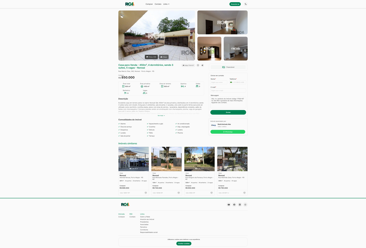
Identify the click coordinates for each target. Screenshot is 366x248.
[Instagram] (245, 204)
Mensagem (215, 95)
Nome (213, 79)
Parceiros (143, 227)
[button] (133, 159)
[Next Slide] (147, 159)
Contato (158, 4)
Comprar (149, 4)
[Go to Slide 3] (133, 168)
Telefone (233, 79)
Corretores (144, 230)
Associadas (144, 224)
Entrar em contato (217, 75)
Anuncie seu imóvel (147, 219)
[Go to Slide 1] (130, 168)
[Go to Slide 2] (131, 168)
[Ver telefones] (246, 4)
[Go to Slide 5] (137, 168)
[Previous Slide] (120, 159)
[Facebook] (234, 204)
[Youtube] (228, 204)
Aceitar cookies (184, 243)
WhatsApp (228, 132)
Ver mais (160, 115)
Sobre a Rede (145, 217)
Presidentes (144, 222)
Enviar (228, 112)
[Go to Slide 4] (135, 168)
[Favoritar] (198, 65)
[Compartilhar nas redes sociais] (202, 65)
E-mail (213, 87)
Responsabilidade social (149, 232)
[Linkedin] (240, 204)
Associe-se (235, 4)
